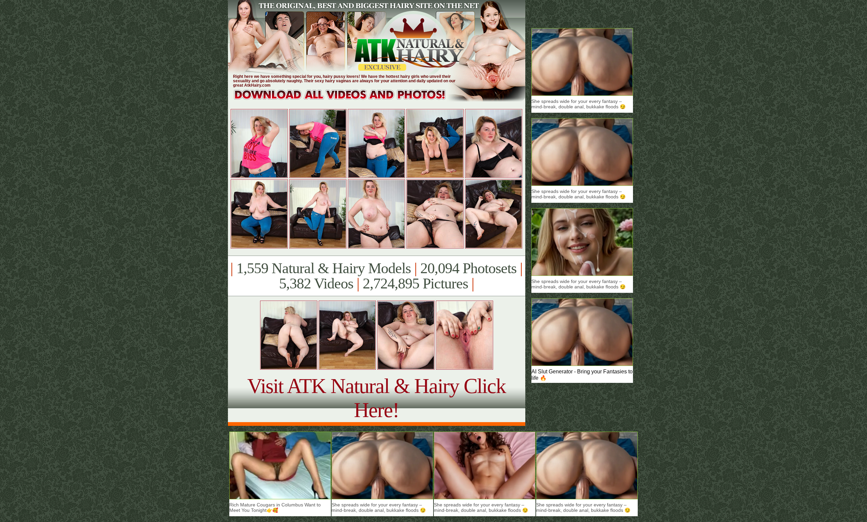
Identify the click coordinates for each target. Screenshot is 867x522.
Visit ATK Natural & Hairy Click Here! (376, 397)
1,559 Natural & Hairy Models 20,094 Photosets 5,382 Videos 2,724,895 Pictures (376, 276)
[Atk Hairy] (346, 100)
